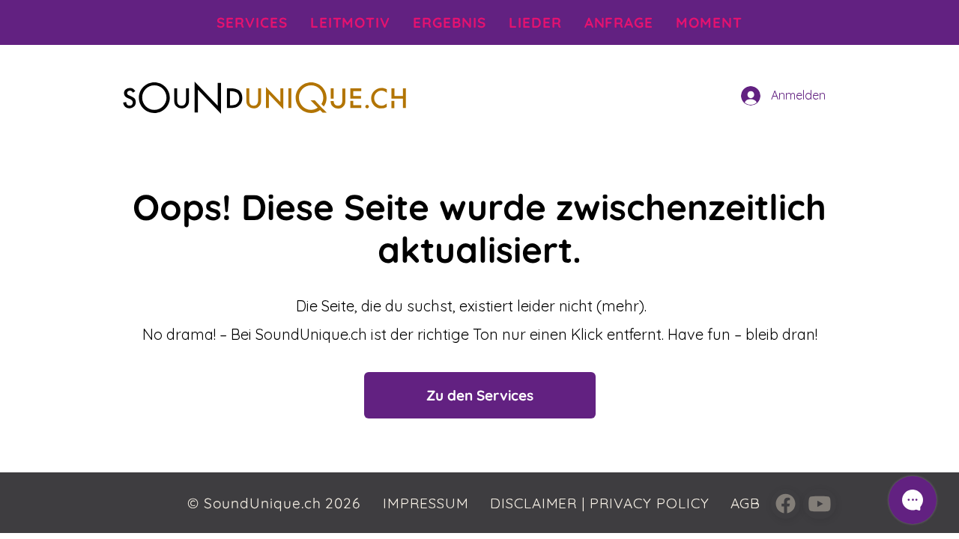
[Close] (785, 504)
